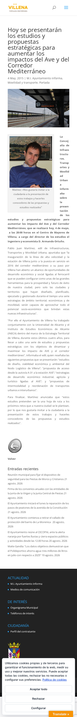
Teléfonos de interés (22, 613)
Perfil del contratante (22, 631)
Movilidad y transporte (23, 82)
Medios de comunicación (25, 589)
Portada (44, 82)
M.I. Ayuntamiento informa (44, 78)
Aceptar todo (38, 689)
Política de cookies (54, 679)
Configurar (38, 708)
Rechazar (38, 698)
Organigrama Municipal (24, 607)
